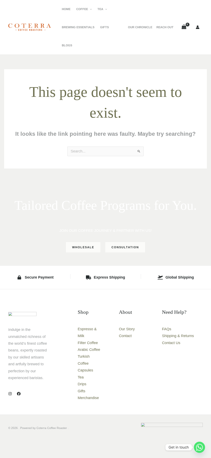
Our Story (127, 329)
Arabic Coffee (89, 350)
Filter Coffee (88, 343)
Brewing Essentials (78, 27)
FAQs (166, 329)
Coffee (82, 9)
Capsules (85, 370)
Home (66, 9)
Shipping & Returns (178, 336)
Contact (125, 336)
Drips (82, 384)
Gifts (104, 27)
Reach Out (164, 27)
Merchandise (88, 398)
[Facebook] (19, 394)
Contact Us (171, 343)
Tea (100, 9)
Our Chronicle (140, 27)
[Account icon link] (197, 27)
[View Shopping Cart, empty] (184, 27)
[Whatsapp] (199, 447)
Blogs (67, 45)
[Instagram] (10, 394)
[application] (90, 9)
